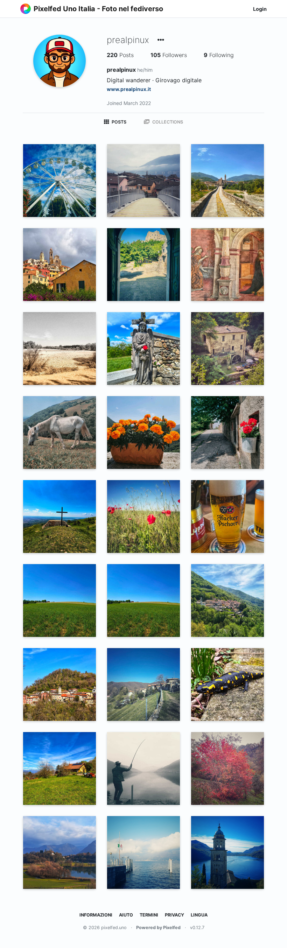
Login (260, 9)
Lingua (199, 915)
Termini (149, 915)
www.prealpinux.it (129, 89)
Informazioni (95, 915)
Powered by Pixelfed (158, 927)
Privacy (174, 915)
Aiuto (126, 915)
